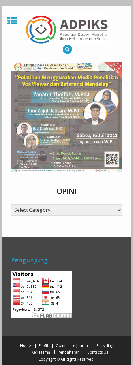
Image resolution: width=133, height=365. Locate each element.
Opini (60, 346)
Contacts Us (97, 352)
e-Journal (81, 346)
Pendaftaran (68, 352)
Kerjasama (41, 352)
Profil (43, 346)
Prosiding (105, 346)
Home (25, 346)
